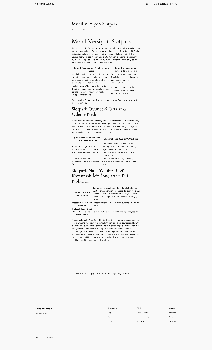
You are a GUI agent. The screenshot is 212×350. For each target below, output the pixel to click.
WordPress (39, 337)
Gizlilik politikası (161, 4)
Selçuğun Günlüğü (44, 3)
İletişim (173, 4)
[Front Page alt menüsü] (150, 3)
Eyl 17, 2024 (76, 29)
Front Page (144, 4)
